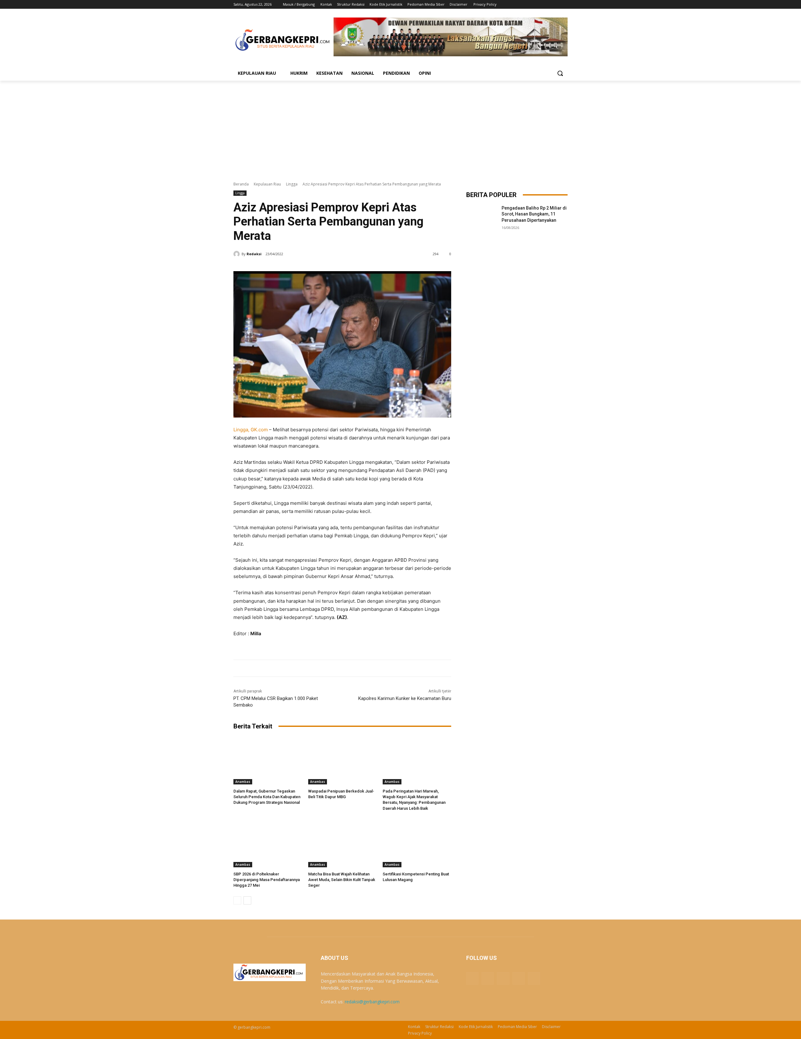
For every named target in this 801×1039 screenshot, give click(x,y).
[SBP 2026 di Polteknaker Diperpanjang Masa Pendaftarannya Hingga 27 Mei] (267, 843)
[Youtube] (564, 4)
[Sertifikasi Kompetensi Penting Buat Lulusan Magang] (417, 843)
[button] (560, 73)
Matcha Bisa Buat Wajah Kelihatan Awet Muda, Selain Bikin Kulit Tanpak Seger (341, 880)
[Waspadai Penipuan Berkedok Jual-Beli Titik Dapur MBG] (342, 760)
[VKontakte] (534, 978)
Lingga (292, 184)
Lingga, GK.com (250, 430)
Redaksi (254, 253)
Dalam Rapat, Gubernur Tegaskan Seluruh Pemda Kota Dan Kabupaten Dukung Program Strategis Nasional (266, 797)
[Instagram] (538, 4)
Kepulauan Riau (267, 184)
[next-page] (247, 900)
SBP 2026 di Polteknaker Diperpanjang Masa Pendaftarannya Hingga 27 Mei (266, 880)
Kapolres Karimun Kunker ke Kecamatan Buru (404, 698)
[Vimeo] (555, 4)
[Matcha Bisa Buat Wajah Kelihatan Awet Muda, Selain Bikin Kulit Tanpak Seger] (342, 843)
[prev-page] (237, 900)
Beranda (241, 184)
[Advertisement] (400, 127)
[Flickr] (503, 978)
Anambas (242, 781)
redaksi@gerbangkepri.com (372, 1002)
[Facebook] (529, 4)
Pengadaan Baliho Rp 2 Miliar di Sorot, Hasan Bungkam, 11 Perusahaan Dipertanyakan (534, 214)
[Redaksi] (237, 254)
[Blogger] (472, 978)
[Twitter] (546, 4)
